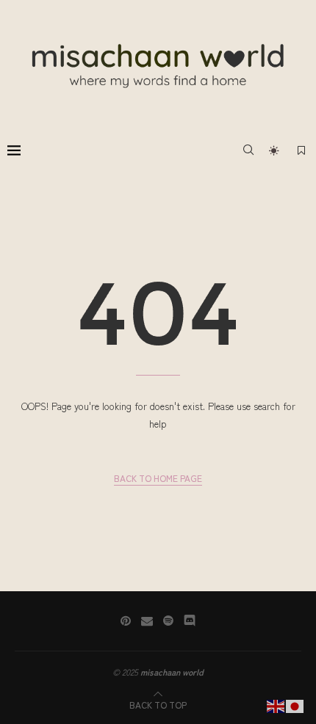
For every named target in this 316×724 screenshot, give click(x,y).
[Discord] (189, 620)
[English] (276, 704)
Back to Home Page (158, 478)
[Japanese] (295, 704)
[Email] (147, 620)
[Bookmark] (301, 149)
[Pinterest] (126, 620)
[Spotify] (168, 620)
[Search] (248, 149)
